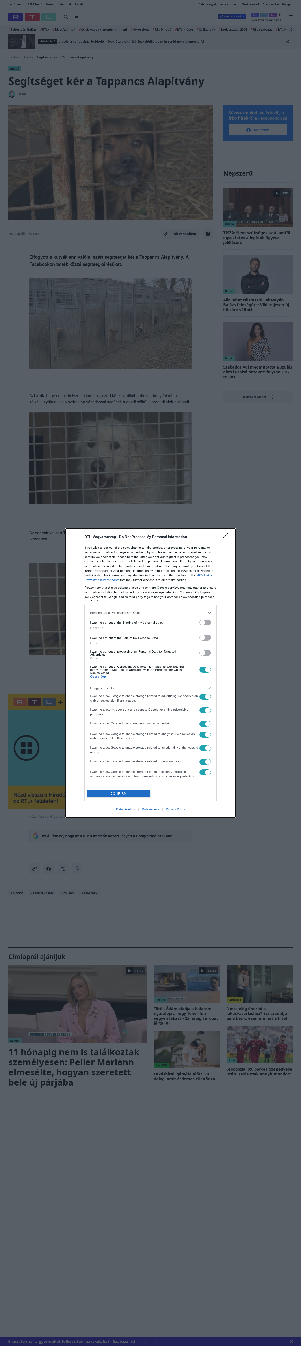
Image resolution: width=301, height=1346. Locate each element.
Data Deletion (125, 809)
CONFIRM (119, 793)
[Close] (227, 537)
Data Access (150, 809)
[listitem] (150, 612)
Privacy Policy (175, 809)
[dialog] (150, 673)
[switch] (205, 622)
